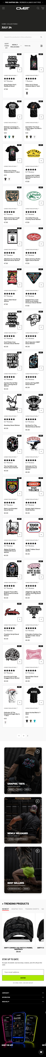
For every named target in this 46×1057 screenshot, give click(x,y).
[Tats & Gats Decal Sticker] (12, 277)
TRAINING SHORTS (32, 909)
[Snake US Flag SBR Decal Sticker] (33, 360)
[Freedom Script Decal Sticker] (12, 612)
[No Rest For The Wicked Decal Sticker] (33, 403)
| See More (23, 2)
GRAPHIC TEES (17, 909)
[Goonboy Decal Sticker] (12, 403)
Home (4, 24)
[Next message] (39, 2)
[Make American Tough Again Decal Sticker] (12, 195)
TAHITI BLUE (34, 721)
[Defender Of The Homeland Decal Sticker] (33, 444)
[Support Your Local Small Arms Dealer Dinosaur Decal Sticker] (33, 277)
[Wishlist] (41, 1052)
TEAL (9, 136)
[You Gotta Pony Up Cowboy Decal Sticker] (33, 195)
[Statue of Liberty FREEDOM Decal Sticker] (12, 527)
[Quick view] (20, 70)
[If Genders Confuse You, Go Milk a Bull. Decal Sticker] (33, 612)
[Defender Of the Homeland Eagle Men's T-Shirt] (12, 695)
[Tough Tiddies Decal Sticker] (33, 527)
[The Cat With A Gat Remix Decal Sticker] (12, 444)
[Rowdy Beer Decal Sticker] (33, 654)
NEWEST (5, 909)
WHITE (34, 136)
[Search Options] (42, 37)
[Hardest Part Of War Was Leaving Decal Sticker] (12, 360)
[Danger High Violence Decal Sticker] (33, 486)
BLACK (26, 93)
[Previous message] (7, 2)
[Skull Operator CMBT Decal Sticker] (33, 319)
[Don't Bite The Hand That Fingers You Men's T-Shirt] (33, 109)
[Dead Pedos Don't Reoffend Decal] (12, 62)
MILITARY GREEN (13, 136)
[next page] (27, 735)
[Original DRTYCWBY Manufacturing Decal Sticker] (33, 153)
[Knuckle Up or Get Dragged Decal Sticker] (12, 654)
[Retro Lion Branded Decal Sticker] (12, 486)
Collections (12, 24)
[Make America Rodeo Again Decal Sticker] (33, 236)
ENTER (23, 978)
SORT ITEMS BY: (11, 46)
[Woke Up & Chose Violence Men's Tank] (33, 62)
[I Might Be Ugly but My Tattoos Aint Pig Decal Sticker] (33, 569)
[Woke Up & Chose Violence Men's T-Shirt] (12, 153)
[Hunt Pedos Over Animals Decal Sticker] (12, 319)
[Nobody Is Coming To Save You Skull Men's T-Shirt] (12, 109)
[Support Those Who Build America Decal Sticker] (12, 569)
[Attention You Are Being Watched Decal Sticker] (12, 236)
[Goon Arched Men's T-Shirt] (33, 695)
